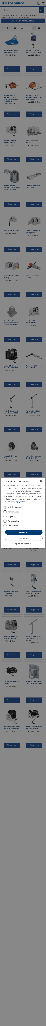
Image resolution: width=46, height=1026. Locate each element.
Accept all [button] (23, 532)
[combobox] (41, 481)
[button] (23, 543)
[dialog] (23, 513)
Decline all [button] (24, 538)
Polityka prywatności (19, 502)
